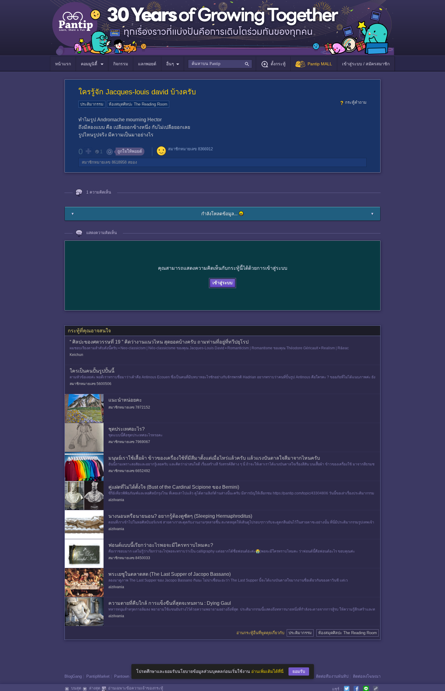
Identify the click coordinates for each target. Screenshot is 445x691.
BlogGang (73, 676)
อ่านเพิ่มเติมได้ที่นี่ (267, 671)
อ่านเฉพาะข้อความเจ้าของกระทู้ (135, 688)
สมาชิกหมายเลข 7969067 (129, 442)
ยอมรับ (298, 671)
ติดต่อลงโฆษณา (367, 676)
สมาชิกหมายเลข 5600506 (90, 384)
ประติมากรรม (92, 104)
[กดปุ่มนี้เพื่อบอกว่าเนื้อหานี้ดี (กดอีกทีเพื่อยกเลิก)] (88, 151)
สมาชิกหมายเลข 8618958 (104, 162)
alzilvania (116, 500)
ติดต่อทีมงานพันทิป (332, 676)
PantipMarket (98, 676)
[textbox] (220, 63)
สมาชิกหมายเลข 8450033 (129, 558)
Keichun (76, 355)
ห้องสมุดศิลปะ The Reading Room (138, 104)
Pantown (121, 676)
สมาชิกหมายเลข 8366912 (190, 149)
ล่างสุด (94, 688)
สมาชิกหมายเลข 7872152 (129, 407)
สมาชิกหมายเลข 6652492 (129, 471)
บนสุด (76, 688)
